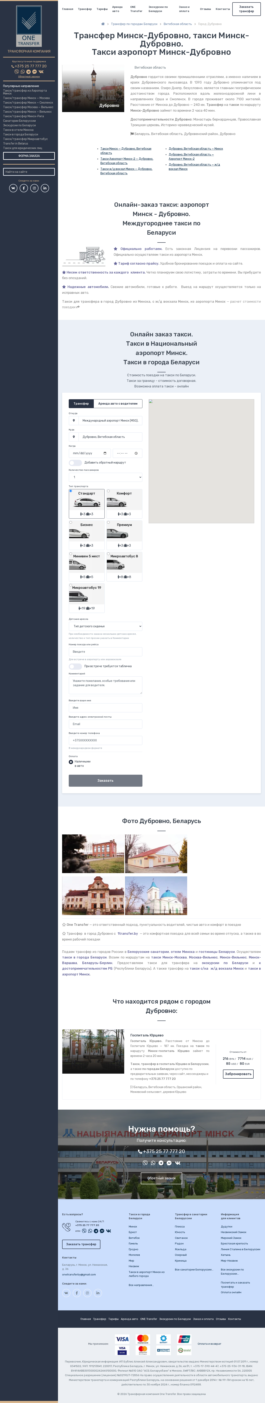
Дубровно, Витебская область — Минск (196, 149)
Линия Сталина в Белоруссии (240, 1249)
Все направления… (141, 1285)
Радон (179, 1243)
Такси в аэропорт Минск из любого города (147, 1274)
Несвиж (134, 1266)
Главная (67, 9)
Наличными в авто (82, 764)
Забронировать (238, 1074)
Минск (133, 1226)
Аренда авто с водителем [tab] (117, 403)
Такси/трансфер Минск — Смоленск (28, 102)
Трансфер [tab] (81, 403)
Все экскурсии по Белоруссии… (232, 1271)
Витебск (134, 1237)
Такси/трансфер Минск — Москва (26, 98)
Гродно (133, 1249)
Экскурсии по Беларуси (19, 125)
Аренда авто (117, 9)
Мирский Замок (231, 1237)
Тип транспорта (78, 486)
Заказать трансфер (246, 9)
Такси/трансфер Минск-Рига (23, 116)
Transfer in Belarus (15, 143)
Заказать (105, 781)
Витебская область (178, 24)
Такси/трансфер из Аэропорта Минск (25, 92)
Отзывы (205, 9)
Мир (131, 1260)
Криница (181, 1260)
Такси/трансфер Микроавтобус (25, 139)
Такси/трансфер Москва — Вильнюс (28, 107)
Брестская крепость (234, 1243)
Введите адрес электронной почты (90, 716)
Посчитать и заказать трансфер (235, 1284)
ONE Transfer (136, 9)
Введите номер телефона (84, 733)
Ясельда (180, 1249)
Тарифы (102, 9)
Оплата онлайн (231, 1292)
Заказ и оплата (184, 9)
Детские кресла (78, 619)
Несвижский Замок (233, 1232)
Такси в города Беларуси (20, 134)
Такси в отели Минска (18, 130)
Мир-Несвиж (229, 1260)
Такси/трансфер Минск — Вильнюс (27, 112)
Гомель (133, 1243)
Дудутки (226, 1226)
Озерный (181, 1254)
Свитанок (181, 1237)
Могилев (134, 1254)
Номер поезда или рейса (84, 644)
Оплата (73, 756)
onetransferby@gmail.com (79, 1274)
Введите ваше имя (80, 700)
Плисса (180, 1226)
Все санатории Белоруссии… (194, 1269)
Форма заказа (29, 156)
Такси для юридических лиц (22, 148)
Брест (133, 1232)
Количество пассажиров (84, 469)
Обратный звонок (29, 76)
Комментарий (77, 673)
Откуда (73, 413)
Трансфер (85, 9)
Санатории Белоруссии (19, 121)
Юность (180, 1232)
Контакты (223, 9)
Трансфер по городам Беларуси (134, 24)
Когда (72, 446)
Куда (71, 429)
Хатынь (226, 1254)
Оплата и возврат (209, 1343)
